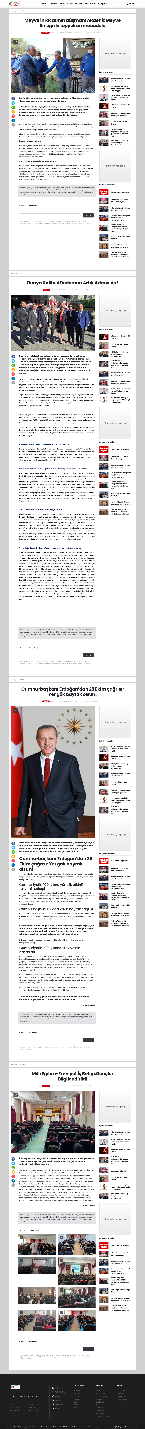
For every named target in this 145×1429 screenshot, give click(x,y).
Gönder (88, 215)
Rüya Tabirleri (122, 1399)
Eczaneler (99, 1399)
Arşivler (58, 1400)
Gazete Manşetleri (102, 1416)
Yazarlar (58, 1396)
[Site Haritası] (33, 1396)
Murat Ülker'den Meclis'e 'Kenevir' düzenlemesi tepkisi (120, 97)
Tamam (128, 1427)
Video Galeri (60, 1392)
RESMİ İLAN (94, 4)
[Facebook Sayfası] (11, 1396)
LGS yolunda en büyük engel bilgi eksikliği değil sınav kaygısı (120, 88)
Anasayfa (14, 11)
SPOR (85, 4)
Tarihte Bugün (101, 1405)
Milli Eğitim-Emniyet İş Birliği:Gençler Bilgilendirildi (119, 142)
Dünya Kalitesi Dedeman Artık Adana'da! (120, 80)
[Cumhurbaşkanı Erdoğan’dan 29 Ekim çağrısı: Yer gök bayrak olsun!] (53, 772)
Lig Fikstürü (100, 1402)
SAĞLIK (63, 4)
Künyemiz (59, 1404)
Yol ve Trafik (100, 1393)
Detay (118, 1427)
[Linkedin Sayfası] (25, 1396)
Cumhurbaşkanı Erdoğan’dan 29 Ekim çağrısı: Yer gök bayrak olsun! (120, 227)
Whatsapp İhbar (33, 1407)
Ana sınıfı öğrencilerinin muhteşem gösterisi (120, 114)
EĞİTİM (22, 680)
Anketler (121, 1393)
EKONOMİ (54, 4)
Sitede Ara (121, 1391)
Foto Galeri (59, 1388)
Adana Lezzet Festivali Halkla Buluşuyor (119, 200)
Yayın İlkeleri (14, 1407)
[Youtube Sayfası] (21, 1396)
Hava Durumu (101, 1391)
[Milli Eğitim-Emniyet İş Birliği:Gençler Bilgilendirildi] (53, 1122)
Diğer (103, 4)
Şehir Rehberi (100, 1413)
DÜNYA (22, 273)
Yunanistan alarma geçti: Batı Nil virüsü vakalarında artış (121, 218)
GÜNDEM (44, 4)
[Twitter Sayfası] (14, 1396)
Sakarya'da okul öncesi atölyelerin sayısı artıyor (120, 246)
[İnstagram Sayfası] (18, 1396)
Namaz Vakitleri (101, 1396)
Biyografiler (122, 1396)
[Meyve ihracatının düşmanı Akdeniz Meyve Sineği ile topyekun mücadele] (53, 65)
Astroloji (120, 1402)
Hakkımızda (14, 1404)
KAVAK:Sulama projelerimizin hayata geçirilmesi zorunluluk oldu (119, 132)
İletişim (58, 1408)
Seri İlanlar (99, 1411)
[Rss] (29, 1396)
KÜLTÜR (78, 4)
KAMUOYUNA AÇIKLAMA (120, 192)
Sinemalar (99, 1408)
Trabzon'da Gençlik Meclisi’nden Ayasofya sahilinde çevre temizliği (120, 254)
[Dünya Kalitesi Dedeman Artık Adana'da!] (53, 323)
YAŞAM (70, 4)
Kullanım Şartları (33, 1404)
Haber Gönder (33, 1410)
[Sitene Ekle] (37, 1396)
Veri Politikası (14, 1410)
